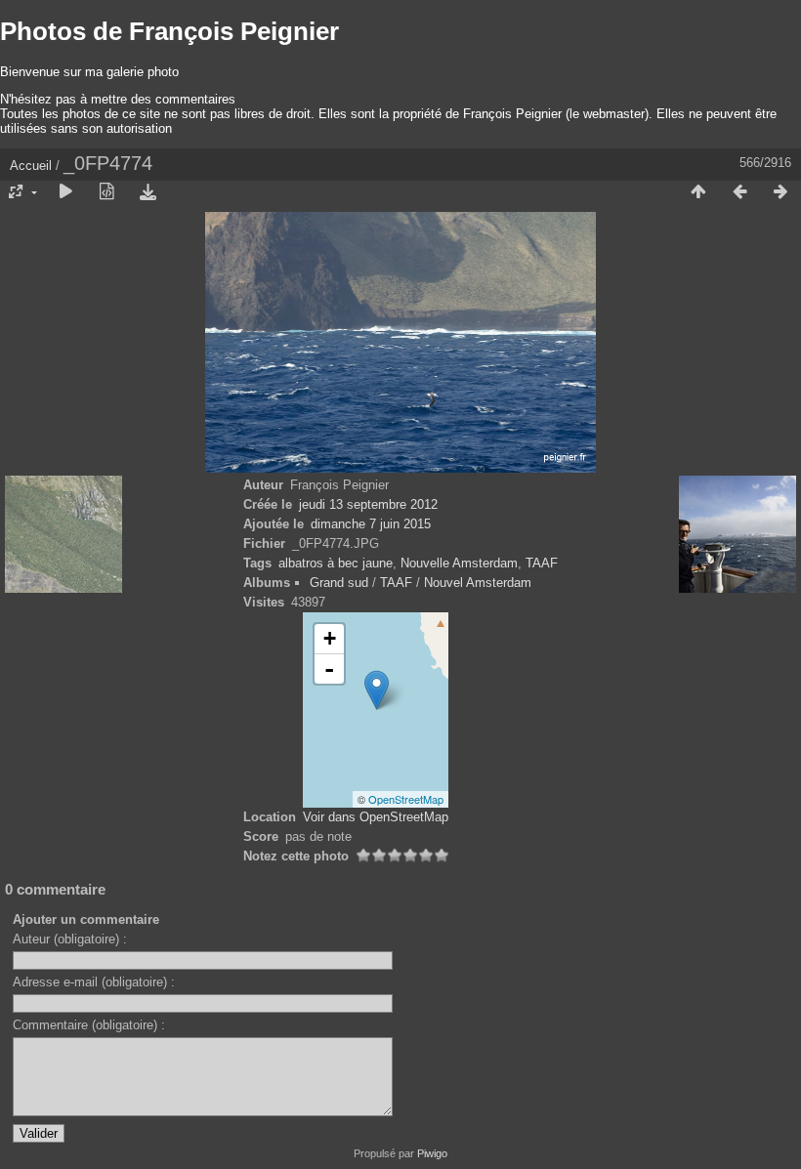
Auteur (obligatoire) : (70, 939)
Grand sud (339, 582)
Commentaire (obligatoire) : (89, 1025)
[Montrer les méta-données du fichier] (106, 192)
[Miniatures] (698, 192)
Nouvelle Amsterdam (459, 563)
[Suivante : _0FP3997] (780, 192)
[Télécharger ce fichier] (147, 192)
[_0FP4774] (376, 690)
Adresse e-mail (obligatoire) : (94, 982)
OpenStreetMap (405, 799)
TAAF (542, 563)
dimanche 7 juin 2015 (371, 524)
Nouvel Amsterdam (477, 582)
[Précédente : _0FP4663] (739, 192)
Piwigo (432, 1153)
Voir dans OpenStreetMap (375, 817)
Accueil (31, 165)
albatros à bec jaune (335, 563)
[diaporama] (65, 192)
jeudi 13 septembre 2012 (368, 504)
